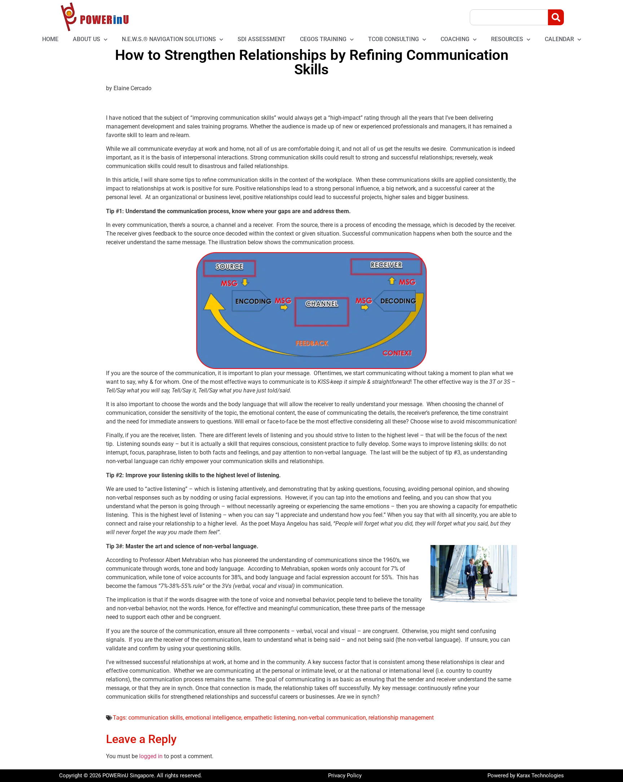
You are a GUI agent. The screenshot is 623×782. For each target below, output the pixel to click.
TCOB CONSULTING (393, 39)
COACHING (455, 39)
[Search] (556, 17)
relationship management (401, 717)
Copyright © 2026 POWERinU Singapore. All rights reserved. (130, 775)
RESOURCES (507, 39)
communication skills (155, 717)
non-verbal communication (332, 717)
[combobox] (509, 17)
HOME (50, 39)
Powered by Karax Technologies (525, 775)
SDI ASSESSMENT (262, 39)
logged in (151, 756)
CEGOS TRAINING (323, 39)
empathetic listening (269, 717)
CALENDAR (559, 39)
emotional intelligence (213, 717)
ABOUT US (86, 39)
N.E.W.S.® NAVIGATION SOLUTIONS (169, 39)
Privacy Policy (345, 775)
